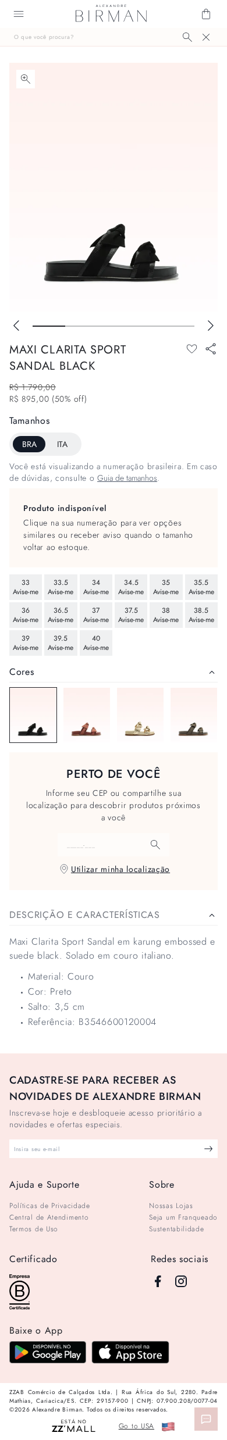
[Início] (111, 14)
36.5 (60, 615)
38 (166, 615)
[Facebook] (158, 1281)
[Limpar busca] (206, 37)
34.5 (131, 587)
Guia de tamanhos (127, 478)
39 (25, 643)
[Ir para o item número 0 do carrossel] (49, 326)
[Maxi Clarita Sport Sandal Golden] (140, 715)
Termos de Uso (33, 1229)
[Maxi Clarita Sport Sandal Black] (33, 715)
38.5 (201, 615)
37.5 (131, 615)
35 (166, 587)
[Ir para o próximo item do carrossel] (211, 326)
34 (96, 587)
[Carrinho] (206, 14)
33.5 (60, 587)
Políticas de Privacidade (49, 1205)
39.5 (60, 643)
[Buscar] (187, 37)
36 (25, 615)
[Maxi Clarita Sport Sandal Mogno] (86, 715)
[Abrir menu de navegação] (19, 14)
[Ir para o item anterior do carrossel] (16, 326)
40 (96, 643)
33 (25, 587)
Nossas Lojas (171, 1205)
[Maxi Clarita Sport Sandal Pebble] (194, 715)
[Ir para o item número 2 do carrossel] (113, 326)
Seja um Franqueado (183, 1217)
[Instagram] (181, 1281)
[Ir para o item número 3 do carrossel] (146, 326)
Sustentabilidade (176, 1229)
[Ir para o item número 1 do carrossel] (81, 326)
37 (96, 615)
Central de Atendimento (48, 1217)
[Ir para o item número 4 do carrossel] (178, 326)
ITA (62, 444)
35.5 (201, 587)
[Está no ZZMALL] (73, 1426)
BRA (29, 444)
